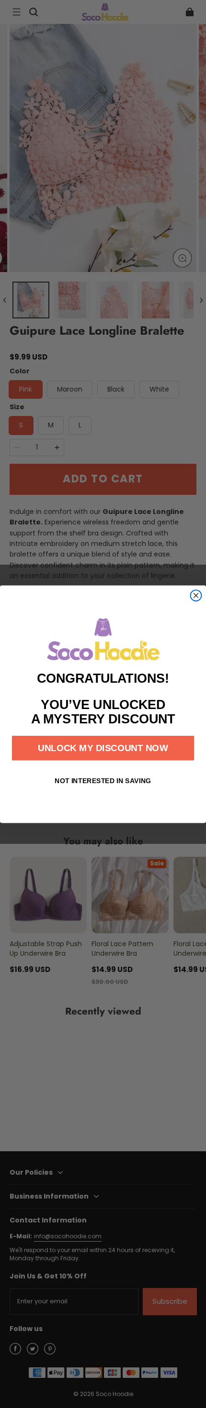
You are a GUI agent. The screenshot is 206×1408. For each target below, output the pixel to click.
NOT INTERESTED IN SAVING (103, 780)
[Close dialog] (196, 595)
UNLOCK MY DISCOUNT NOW (103, 747)
